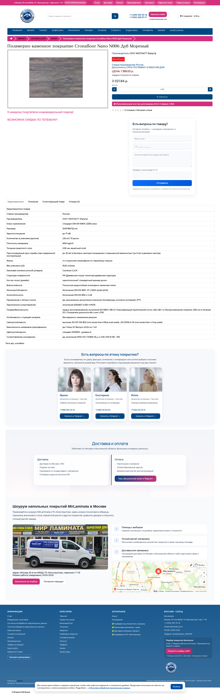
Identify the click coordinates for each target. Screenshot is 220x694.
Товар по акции (183, 3)
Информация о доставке (17, 619)
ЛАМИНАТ (17, 30)
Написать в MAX (158, 14)
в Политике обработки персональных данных (109, 688)
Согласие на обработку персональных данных (27, 623)
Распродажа (199, 3)
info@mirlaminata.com (158, 19)
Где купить (149, 3)
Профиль (63, 644)
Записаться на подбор (26, 581)
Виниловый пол (66, 623)
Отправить (162, 183)
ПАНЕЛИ (102, 30)
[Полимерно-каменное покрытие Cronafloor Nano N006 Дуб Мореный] (56, 77)
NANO (54, 38)
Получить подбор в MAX (179, 651)
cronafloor (19, 343)
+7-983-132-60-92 (102, 410)
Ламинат (63, 616)
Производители (134, 3)
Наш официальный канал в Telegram (135, 478)
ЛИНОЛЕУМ (74, 30)
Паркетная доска (67, 619)
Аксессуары (65, 652)
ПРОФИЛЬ (147, 30)
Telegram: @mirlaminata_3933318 (178, 634)
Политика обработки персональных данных (26, 627)
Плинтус (63, 641)
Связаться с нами (15, 652)
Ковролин (64, 630)
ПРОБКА (89, 30)
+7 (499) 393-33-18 (138, 15)
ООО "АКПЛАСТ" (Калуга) (143, 53)
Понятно (176, 687)
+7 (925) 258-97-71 (138, 17)
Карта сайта (12, 648)
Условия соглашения (16, 634)
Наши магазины (14, 630)
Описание (33, 201)
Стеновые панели (67, 637)
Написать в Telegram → (74, 416)
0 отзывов (130, 110)
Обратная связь (165, 3)
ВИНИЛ (31, 30)
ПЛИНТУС (116, 30)
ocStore (20, 681)
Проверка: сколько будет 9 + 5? (145, 170)
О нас (97, 3)
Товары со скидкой (15, 644)
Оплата (119, 3)
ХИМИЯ (161, 30)
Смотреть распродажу (19, 657)
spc (12, 343)
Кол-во (115, 85)
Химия (62, 648)
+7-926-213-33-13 (138, 410)
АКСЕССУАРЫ (176, 30)
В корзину (162, 97)
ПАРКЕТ (43, 30)
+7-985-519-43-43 (67, 410)
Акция (114, 616)
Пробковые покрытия (69, 634)
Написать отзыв (144, 110)
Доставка (108, 3)
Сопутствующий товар (53, 201)
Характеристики (16, 201)
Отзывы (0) (74, 201)
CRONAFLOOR (38, 38)
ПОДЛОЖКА (132, 30)
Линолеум (64, 627)
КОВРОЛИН (57, 30)
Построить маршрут (54, 581)
